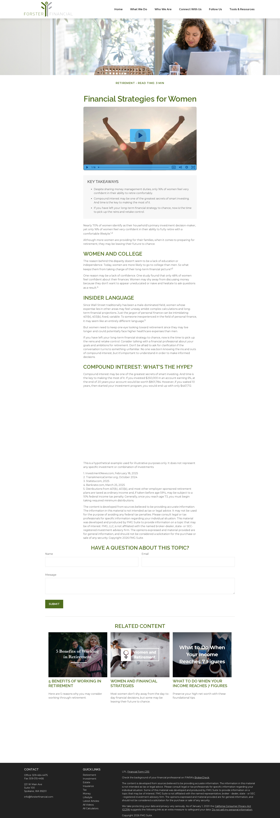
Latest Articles (91, 801)
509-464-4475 (40, 775)
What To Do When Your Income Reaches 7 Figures (200, 683)
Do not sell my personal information (232, 809)
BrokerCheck (201, 777)
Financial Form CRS (138, 771)
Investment (89, 778)
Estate (86, 782)
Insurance (88, 786)
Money (87, 793)
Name (49, 553)
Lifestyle (87, 797)
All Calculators (90, 808)
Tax (85, 789)
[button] (118, 9)
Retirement (89, 775)
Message (50, 574)
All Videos (88, 804)
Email (145, 553)
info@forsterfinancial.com (38, 796)
